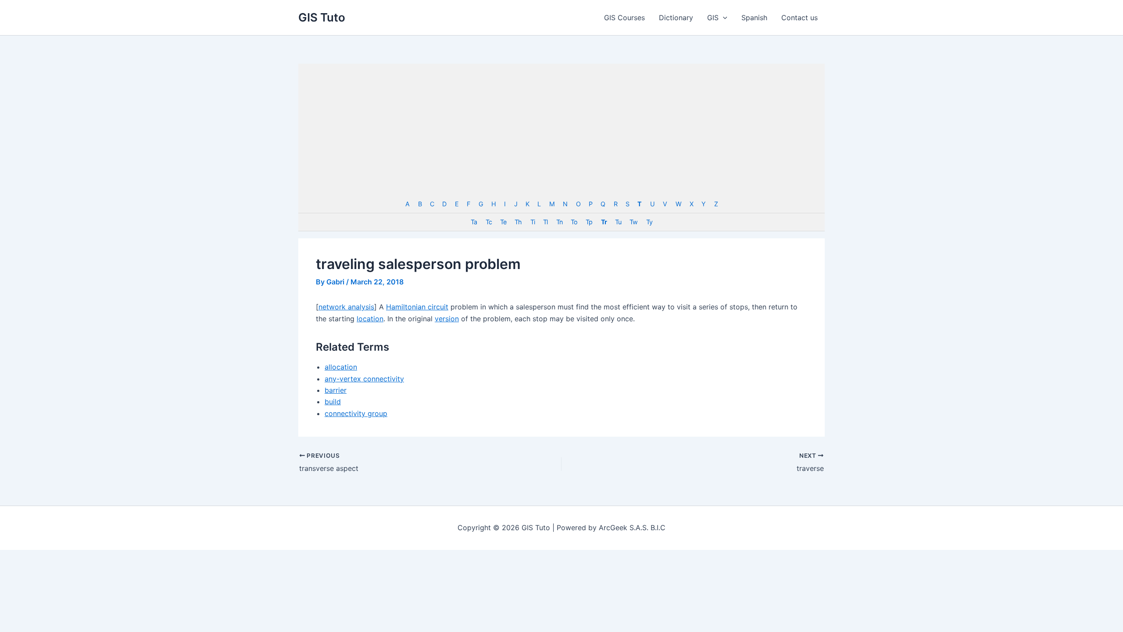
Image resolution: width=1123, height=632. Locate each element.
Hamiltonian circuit (417, 306)
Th (518, 222)
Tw (633, 222)
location (370, 318)
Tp (589, 222)
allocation (341, 367)
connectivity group (356, 413)
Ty (649, 222)
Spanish (754, 17)
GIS (713, 17)
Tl (545, 222)
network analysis (346, 306)
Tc (489, 222)
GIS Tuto (321, 17)
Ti (532, 222)
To (574, 222)
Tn (559, 222)
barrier (336, 390)
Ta (474, 222)
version (447, 318)
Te (503, 222)
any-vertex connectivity (364, 378)
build (333, 401)
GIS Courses (624, 17)
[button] (723, 17)
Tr (604, 222)
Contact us (799, 17)
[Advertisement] (561, 129)
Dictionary (676, 17)
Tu (618, 222)
